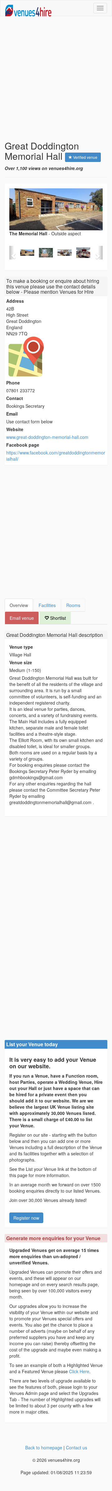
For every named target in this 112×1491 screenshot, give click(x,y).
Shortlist (57, 618)
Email (12, 414)
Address (15, 301)
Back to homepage (43, 1447)
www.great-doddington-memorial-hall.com (47, 437)
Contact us (76, 1447)
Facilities (47, 605)
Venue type (21, 647)
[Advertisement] (56, 78)
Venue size (20, 662)
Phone (13, 383)
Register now (26, 1218)
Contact (14, 398)
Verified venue (84, 157)
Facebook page (22, 445)
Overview (19, 605)
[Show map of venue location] (56, 356)
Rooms (73, 605)
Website (14, 429)
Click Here (79, 1371)
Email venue (22, 618)
